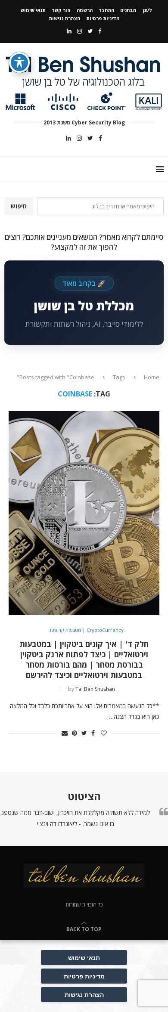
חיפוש (19, 206)
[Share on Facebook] (93, 733)
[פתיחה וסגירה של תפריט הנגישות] (19, 62)
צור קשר (61, 10)
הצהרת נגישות (64, 18)
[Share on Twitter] (84, 733)
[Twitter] (90, 31)
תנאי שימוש (33, 10)
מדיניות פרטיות (103, 18)
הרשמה (85, 10)
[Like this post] (104, 733)
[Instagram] (79, 31)
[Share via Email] (65, 733)
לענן (147, 10)
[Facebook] (99, 31)
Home (151, 377)
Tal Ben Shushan (95, 689)
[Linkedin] (69, 31)
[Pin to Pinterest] (74, 733)
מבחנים (128, 10)
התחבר (106, 10)
